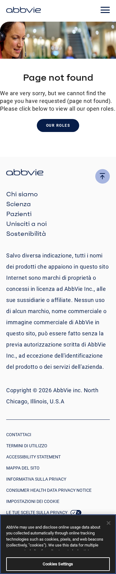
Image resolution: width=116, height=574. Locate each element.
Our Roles (58, 125)
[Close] (108, 523)
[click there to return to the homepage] (58, 173)
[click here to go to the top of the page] (102, 176)
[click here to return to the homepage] (23, 11)
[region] (58, 544)
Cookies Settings (58, 564)
